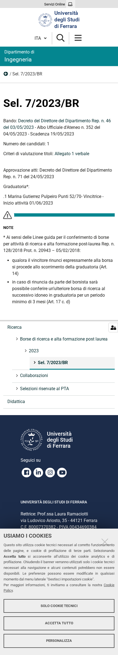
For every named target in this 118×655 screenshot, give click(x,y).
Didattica (16, 401)
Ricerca (14, 327)
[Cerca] (60, 38)
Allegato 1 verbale (72, 153)
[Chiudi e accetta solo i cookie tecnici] (104, 541)
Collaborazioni (34, 375)
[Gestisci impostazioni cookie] (113, 327)
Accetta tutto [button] (59, 623)
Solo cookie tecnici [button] (59, 606)
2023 (6, 75)
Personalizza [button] (59, 641)
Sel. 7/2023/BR (53, 362)
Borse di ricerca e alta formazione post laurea (64, 339)
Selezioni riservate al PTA (44, 388)
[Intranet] (71, 4)
